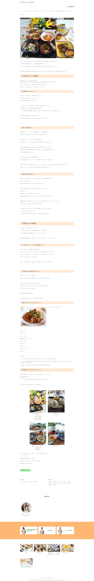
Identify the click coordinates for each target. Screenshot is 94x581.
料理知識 (35, 481)
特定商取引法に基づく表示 (50, 577)
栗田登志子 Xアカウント (25, 470)
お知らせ (22, 481)
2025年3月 (50, 483)
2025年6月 (59, 481)
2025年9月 (50, 481)
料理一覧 (31, 481)
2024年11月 (55, 483)
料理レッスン (27, 481)
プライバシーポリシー (43, 577)
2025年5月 (64, 481)
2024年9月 (64, 483)
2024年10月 (60, 483)
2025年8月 (54, 481)
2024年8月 (69, 483)
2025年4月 (68, 481)
